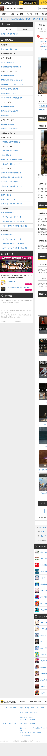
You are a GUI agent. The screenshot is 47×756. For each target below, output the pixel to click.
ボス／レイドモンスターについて (11, 186)
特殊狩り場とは (6, 195)
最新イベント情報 (17, 14)
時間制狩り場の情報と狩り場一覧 (11, 177)
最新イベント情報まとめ (9, 49)
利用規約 (22, 701)
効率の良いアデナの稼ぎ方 (9, 89)
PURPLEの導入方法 (7, 62)
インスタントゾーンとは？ (9, 182)
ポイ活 (15, 2)
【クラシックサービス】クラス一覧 (12, 221)
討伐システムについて (8, 199)
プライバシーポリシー (34, 701)
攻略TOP (5, 14)
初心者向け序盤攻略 (7, 75)
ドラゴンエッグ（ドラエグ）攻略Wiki (31, 733)
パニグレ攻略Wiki (25, 735)
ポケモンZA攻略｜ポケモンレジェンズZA (32, 708)
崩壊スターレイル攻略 (26, 717)
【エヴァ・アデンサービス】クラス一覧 (14, 226)
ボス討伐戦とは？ (6, 155)
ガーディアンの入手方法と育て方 (11, 98)
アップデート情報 (32, 14)
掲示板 (25, 29)
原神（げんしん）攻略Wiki (27, 723)
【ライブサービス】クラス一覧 (11, 217)
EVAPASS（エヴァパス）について (12, 84)
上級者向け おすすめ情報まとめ (11, 142)
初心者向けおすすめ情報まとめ (11, 67)
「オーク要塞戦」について (9, 150)
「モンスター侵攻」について (10, 164)
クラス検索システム (7, 212)
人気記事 (8, 29)
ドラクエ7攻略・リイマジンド (28, 712)
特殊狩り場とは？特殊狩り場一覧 (11, 159)
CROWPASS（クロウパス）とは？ (12, 80)
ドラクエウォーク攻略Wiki (27, 720)
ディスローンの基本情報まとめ (11, 173)
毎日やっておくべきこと (9, 93)
